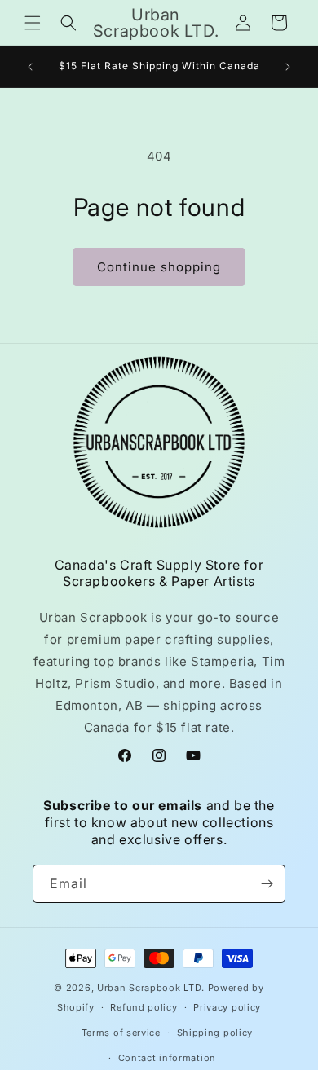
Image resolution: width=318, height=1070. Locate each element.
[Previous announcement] (30, 67)
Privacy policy (227, 1007)
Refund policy (143, 1007)
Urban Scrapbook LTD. (151, 987)
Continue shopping (159, 267)
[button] (33, 23)
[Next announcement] (288, 67)
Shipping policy (215, 1032)
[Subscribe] (267, 884)
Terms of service (121, 1032)
